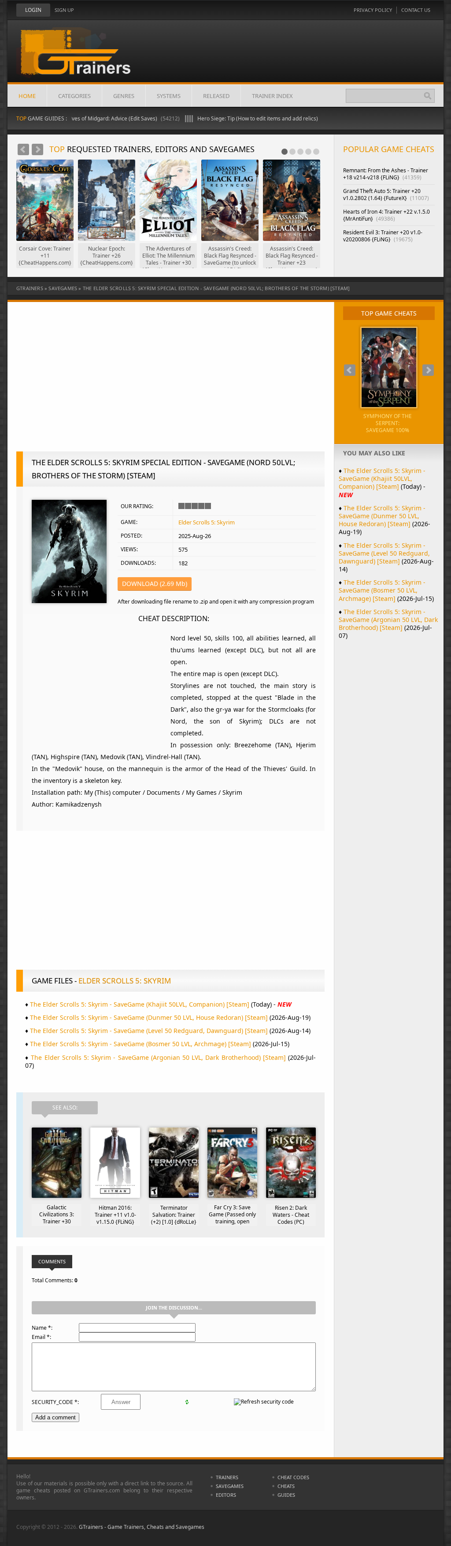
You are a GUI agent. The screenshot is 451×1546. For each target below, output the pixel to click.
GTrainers (29, 288)
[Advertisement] (170, 381)
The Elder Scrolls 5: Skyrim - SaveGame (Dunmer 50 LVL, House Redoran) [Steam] (149, 1017)
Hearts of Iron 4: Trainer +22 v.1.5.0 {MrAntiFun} (386, 215)
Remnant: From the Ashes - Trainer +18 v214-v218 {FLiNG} (385, 174)
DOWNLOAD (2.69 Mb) (154, 583)
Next (37, 149)
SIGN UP (64, 10)
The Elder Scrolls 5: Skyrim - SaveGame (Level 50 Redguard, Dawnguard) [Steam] (149, 1030)
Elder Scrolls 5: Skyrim (206, 522)
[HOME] (82, 58)
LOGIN (33, 10)
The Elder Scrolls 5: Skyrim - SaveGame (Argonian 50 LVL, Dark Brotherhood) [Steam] (158, 1057)
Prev (23, 149)
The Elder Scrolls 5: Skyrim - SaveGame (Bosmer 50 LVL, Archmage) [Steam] (140, 1044)
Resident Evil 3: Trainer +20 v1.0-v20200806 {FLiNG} (382, 236)
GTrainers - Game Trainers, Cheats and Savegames (141, 1527)
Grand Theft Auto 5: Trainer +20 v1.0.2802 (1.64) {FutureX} (386, 194)
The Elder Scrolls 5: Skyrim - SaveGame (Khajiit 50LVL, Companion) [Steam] (139, 1004)
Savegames (62, 288)
